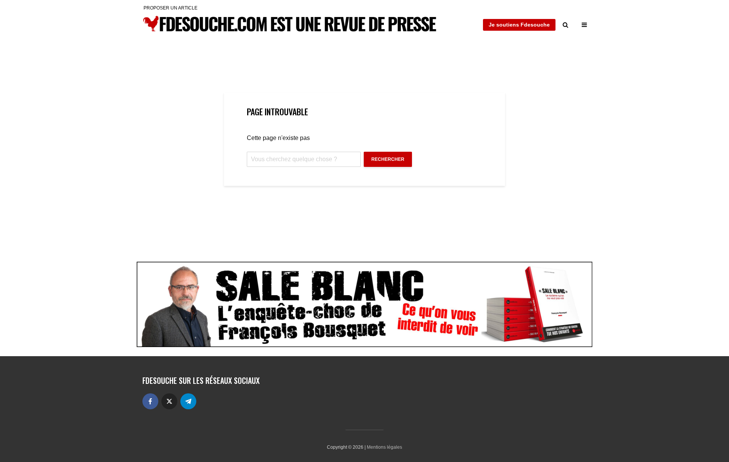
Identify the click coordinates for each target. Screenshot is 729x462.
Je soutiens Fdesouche (519, 25)
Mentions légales (384, 447)
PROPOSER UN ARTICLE (170, 8)
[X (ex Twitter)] (169, 401)
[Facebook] (150, 401)
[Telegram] (188, 401)
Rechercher (387, 159)
